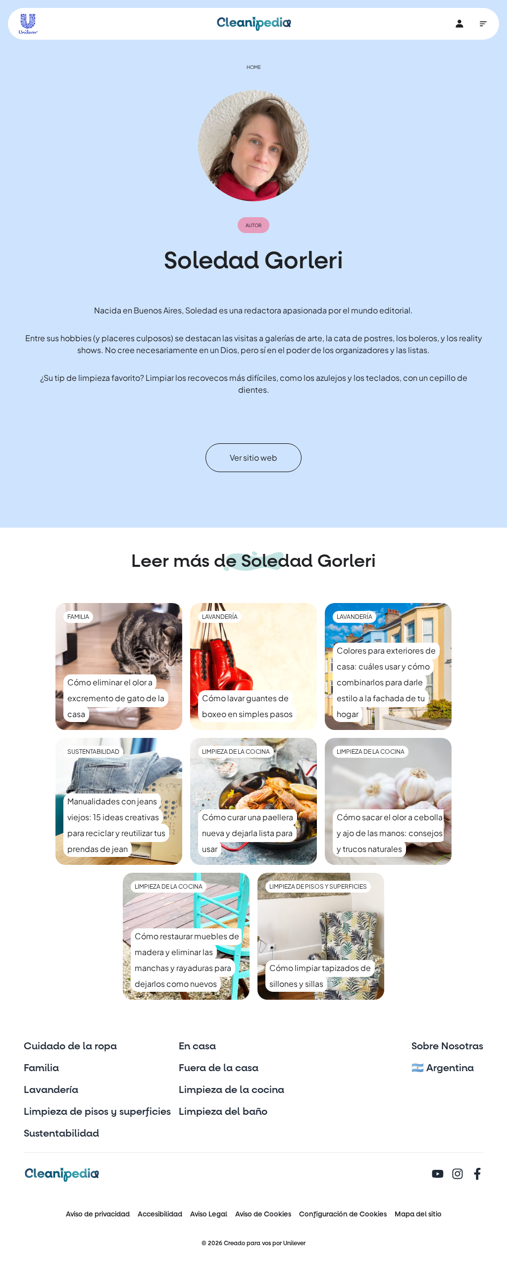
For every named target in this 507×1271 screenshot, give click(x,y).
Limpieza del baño (223, 1111)
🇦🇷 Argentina (442, 1068)
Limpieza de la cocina (231, 1090)
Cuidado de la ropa (70, 1046)
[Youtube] (438, 1175)
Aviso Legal (208, 1214)
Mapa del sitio (418, 1214)
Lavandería (51, 1090)
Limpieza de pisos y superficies (97, 1111)
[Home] (254, 24)
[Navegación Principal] (483, 24)
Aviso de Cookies (263, 1214)
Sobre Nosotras (447, 1046)
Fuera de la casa (218, 1068)
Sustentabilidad (61, 1133)
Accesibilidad (160, 1214)
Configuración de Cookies (343, 1214)
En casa (197, 1046)
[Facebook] (477, 1175)
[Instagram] (457, 1175)
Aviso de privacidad (98, 1214)
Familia (41, 1068)
